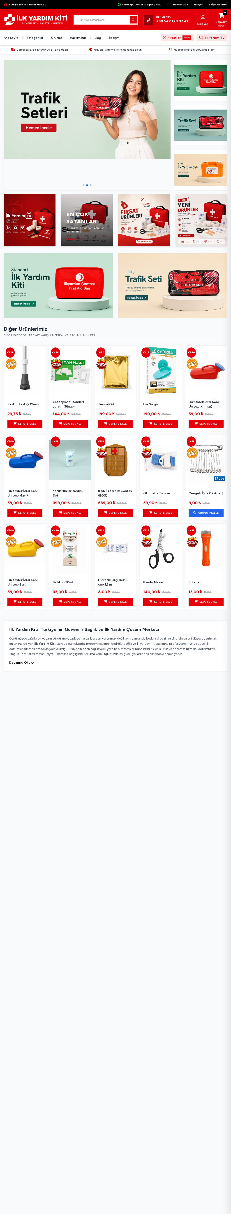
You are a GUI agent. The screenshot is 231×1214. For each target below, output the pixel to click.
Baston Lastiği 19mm (23, 404)
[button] (83, 185)
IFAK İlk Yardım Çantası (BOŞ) (115, 493)
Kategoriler (34, 38)
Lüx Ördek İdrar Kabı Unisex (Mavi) (22, 493)
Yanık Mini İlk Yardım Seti (68, 493)
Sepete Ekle (27, 423)
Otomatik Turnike (156, 493)
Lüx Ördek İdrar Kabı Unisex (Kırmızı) (204, 404)
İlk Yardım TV (215, 38)
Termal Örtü (107, 404)
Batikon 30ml (63, 582)
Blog (98, 38)
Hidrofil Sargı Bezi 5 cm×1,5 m (113, 582)
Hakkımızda (180, 4)
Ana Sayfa (11, 38)
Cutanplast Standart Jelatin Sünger (68, 404)
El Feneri (195, 582)
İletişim (198, 4)
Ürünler (56, 38)
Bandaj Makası (153, 582)
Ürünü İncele (208, 512)
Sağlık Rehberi (218, 4)
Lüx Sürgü (150, 404)
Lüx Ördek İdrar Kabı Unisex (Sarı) (22, 582)
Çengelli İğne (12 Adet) (206, 493)
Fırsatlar (179, 38)
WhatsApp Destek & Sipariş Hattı (142, 4)
